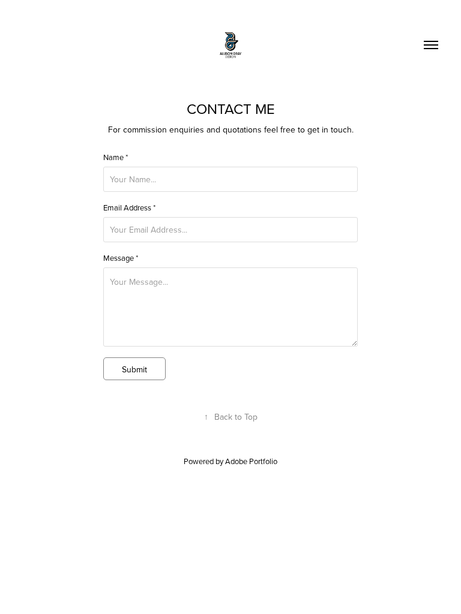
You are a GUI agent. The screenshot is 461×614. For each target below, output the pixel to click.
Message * (120, 258)
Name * (115, 157)
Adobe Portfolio (251, 461)
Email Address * (129, 207)
